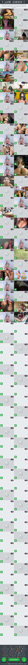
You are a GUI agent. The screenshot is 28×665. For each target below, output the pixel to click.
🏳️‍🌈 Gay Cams (5, 655)
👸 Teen (19, 648)
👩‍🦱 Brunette (5, 651)
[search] (24, 659)
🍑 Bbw (18, 651)
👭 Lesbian (11, 653)
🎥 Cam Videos (21, 659)
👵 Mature (13, 648)
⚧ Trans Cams (13, 655)
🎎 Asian (5, 646)
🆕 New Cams (21, 653)
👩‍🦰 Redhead (12, 651)
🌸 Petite (23, 651)
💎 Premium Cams (22, 655)
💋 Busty (5, 653)
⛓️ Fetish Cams (6, 657)
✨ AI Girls (13, 657)
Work (13, 663)
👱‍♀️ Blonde (24, 648)
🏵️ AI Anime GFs (21, 657)
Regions (9, 663)
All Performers (20, 663)
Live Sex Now (14, 659)
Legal (25, 663)
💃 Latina (16, 646)
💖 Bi (16, 653)
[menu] (3, 659)
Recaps (16, 663)
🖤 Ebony (10, 646)
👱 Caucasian (22, 646)
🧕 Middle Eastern (6, 648)
